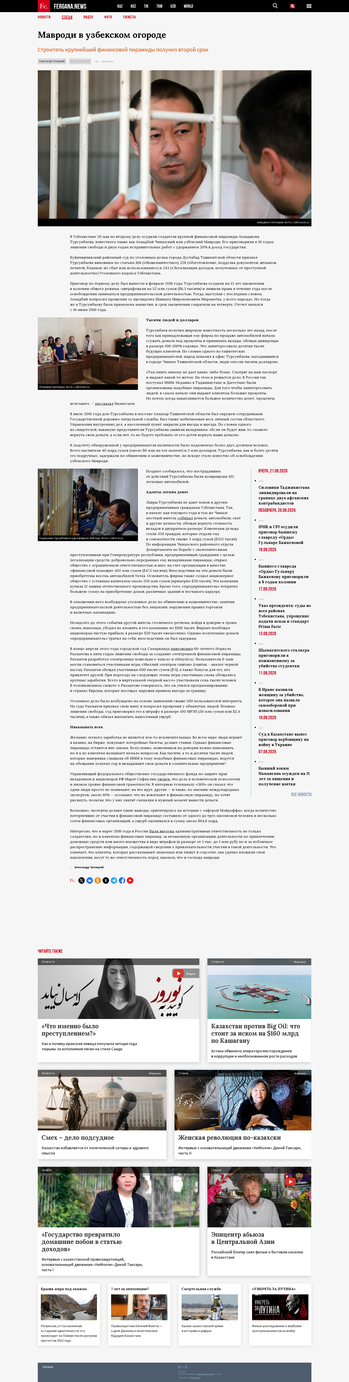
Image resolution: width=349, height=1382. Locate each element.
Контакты (48, 1366)
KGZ (133, 6)
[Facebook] (122, 880)
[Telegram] (114, 880)
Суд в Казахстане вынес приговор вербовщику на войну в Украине (284, 739)
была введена (161, 831)
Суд (96, 61)
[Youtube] (130, 880)
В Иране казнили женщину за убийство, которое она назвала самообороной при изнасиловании (281, 700)
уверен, (164, 779)
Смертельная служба (201, 1289)
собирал (185, 518)
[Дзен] (106, 880)
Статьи (67, 17)
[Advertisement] (174, 918)
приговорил (182, 648)
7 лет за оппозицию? (130, 1289)
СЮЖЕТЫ (129, 17)
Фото (108, 17)
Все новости (301, 795)
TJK (146, 6)
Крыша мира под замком (64, 1289)
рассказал (104, 403)
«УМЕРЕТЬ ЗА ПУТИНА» (274, 1289)
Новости (44, 17)
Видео (88, 17)
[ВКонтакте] (89, 880)
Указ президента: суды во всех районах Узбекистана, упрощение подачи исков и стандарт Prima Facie (285, 616)
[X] (81, 880)
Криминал (107, 61)
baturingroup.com (205, 1374)
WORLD (188, 6)
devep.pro (196, 1378)
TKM (159, 6)
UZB (173, 6)
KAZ (120, 6)
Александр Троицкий (52, 61)
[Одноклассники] (98, 880)
